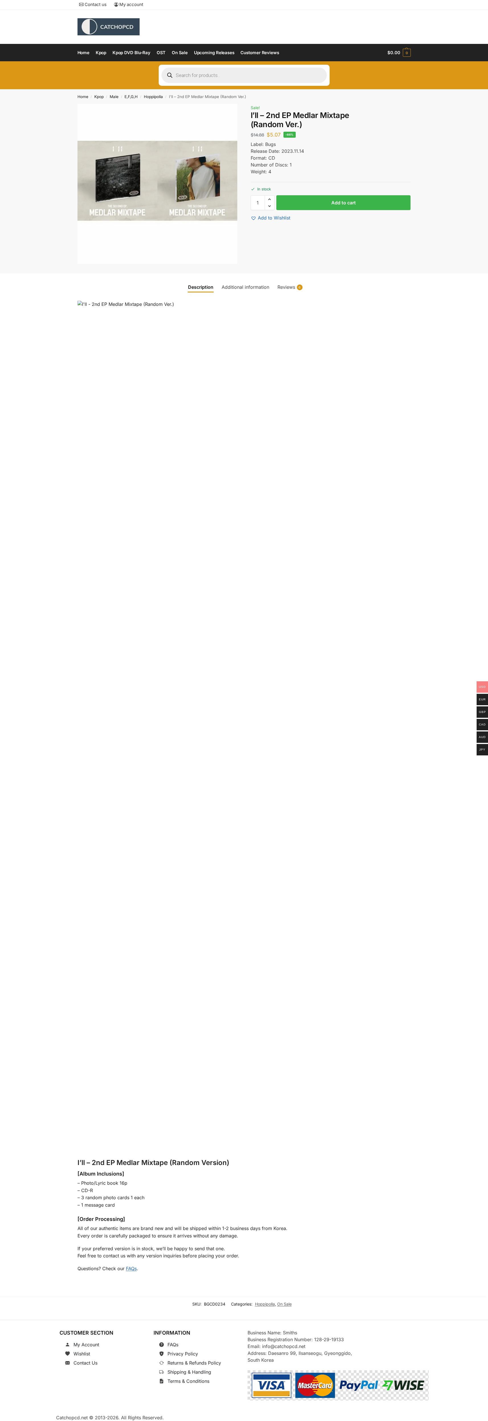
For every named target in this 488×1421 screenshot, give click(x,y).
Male (114, 96)
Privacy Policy (183, 1354)
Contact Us (85, 1363)
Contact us (95, 4)
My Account (86, 1344)
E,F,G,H (131, 96)
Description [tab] (200, 287)
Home (82, 96)
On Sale (284, 1304)
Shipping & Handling (189, 1372)
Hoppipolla (153, 96)
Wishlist (81, 1354)
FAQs (131, 1268)
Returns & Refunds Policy (194, 1363)
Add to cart (343, 203)
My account (130, 4)
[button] (399, 52)
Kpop (99, 96)
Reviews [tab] (289, 287)
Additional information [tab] (245, 287)
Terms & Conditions (188, 1381)
